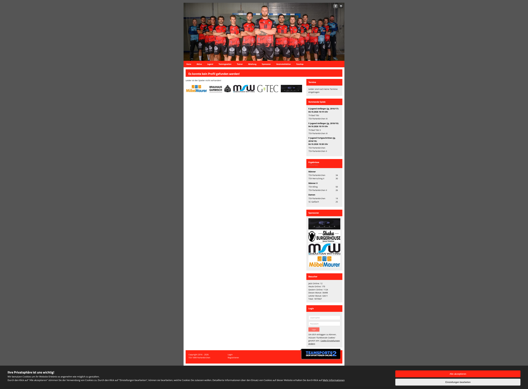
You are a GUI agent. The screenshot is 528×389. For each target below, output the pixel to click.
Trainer (240, 64)
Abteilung (252, 64)
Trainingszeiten (225, 64)
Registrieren (233, 357)
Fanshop (299, 64)
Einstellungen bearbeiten (458, 382)
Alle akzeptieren (458, 374)
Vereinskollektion (283, 64)
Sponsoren (266, 64)
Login (230, 354)
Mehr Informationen (334, 380)
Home (188, 64)
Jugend (210, 64)
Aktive (199, 64)
